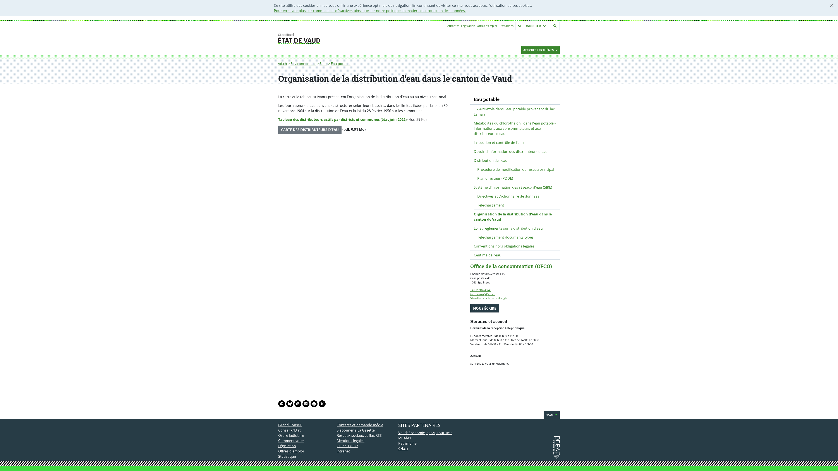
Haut (550, 415)
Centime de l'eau (487, 255)
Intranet (343, 451)
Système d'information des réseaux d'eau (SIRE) (513, 187)
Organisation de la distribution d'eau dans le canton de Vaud (513, 217)
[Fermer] (832, 5)
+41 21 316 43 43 (480, 290)
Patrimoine (407, 443)
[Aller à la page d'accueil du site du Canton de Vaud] (335, 38)
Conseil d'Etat (289, 430)
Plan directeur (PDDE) (495, 178)
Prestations (506, 26)
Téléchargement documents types (505, 237)
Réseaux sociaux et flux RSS (359, 435)
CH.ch (403, 448)
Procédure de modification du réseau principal (515, 169)
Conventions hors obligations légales (504, 246)
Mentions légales (350, 440)
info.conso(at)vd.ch (482, 294)
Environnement (303, 63)
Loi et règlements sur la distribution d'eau (508, 228)
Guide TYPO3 (347, 446)
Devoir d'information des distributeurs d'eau (511, 151)
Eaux (323, 63)
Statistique (287, 456)
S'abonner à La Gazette (356, 430)
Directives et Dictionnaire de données (508, 196)
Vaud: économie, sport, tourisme (425, 432)
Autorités (453, 26)
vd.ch (282, 63)
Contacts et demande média (360, 425)
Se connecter (530, 26)
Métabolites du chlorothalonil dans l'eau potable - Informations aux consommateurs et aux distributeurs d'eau (515, 128)
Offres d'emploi (487, 26)
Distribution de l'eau (490, 160)
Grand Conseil (290, 425)
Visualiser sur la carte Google (488, 298)
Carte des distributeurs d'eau (310, 129)
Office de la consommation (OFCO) (511, 266)
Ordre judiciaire (291, 435)
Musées (404, 438)
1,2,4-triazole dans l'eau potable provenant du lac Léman (514, 112)
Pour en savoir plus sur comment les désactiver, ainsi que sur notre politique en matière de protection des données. (370, 10)
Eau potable (340, 63)
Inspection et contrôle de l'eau (499, 142)
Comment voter (291, 440)
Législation (468, 26)
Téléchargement (490, 205)
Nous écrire (484, 308)
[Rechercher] (555, 26)
